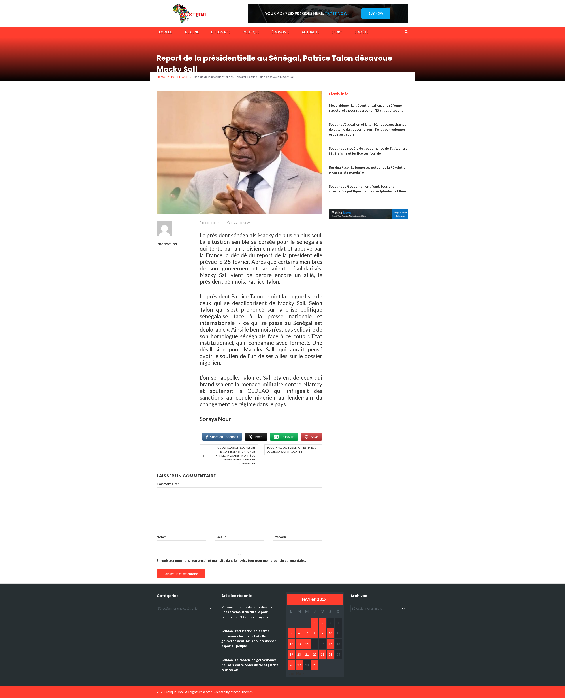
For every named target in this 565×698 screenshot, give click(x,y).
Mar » (300, 673)
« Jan (290, 673)
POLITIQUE (251, 32)
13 (299, 644)
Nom (161, 537)
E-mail (220, 537)
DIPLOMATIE (220, 32)
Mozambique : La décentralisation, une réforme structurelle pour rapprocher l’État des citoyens (247, 612)
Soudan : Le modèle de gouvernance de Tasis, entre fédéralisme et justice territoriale (250, 665)
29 (314, 665)
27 (299, 665)
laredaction (167, 244)
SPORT (336, 32)
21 (307, 654)
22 (314, 654)
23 (322, 654)
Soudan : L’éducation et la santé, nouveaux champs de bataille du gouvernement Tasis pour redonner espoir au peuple (367, 129)
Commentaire (168, 484)
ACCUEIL (165, 32)
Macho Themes (241, 692)
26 (291, 665)
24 (330, 654)
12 (291, 644)
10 (330, 633)
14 (307, 644)
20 (299, 654)
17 (330, 644)
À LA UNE (192, 32)
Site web (279, 537)
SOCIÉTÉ (361, 32)
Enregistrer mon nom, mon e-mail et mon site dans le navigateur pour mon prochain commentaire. (231, 560)
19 (291, 654)
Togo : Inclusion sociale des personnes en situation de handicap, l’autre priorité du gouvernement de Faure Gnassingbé (235, 455)
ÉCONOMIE (280, 32)
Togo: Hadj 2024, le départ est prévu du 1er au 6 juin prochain (291, 449)
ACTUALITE (310, 32)
